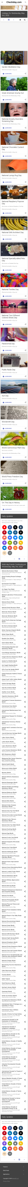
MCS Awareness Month (9, 754)
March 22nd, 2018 (11, 1102)
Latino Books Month (8, 741)
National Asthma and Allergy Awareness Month (10, 787)
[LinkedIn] (10, 532)
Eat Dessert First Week (9, 583)
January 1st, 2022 (11, 1029)
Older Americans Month (9, 970)
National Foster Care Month (10, 837)
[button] (2, 2)
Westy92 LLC (15, 1178)
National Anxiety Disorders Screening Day (12, 120)
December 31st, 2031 (7, 1031)
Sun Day (5, 396)
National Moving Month (8, 885)
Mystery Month (6, 772)
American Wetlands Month (9, 616)
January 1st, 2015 (11, 1074)
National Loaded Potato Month (11, 871)
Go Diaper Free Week (8, 589)
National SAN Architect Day (13, 232)
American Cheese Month (9, 612)
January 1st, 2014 (11, 1110)
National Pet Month (7, 895)
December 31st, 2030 (7, 1017)
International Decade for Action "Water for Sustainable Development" (11, 1100)
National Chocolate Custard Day (13, 148)
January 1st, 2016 (11, 1067)
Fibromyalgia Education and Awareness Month (10, 647)
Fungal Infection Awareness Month (12, 657)
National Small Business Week (11, 607)
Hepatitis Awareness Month (10, 696)
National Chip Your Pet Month (10, 811)
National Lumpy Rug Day (11, 175)
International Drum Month (9, 706)
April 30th (20, 609)
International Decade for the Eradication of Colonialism (10, 1020)
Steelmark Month (7, 991)
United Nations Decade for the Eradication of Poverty (11, 1034)
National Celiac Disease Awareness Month (9, 805)
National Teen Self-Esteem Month (12, 950)
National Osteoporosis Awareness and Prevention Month (12, 890)
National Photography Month (10, 900)
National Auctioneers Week (10, 571)
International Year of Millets (10, 1010)
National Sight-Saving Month (10, 938)
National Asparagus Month (9, 782)
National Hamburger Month (10, 851)
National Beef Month (8, 796)
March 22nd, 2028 (6, 1104)
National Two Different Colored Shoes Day (11, 316)
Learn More (7, 74)
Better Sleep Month (7, 634)
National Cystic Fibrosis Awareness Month (9, 820)
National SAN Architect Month (10, 934)
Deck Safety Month (7, 642)
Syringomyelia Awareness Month (11, 1000)
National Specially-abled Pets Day (13, 259)
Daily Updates (7, 516)
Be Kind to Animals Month (9, 626)
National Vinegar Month (9, 960)
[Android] (10, 543)
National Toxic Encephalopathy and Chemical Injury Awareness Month (12, 955)
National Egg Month (7, 833)
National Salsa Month (8, 929)
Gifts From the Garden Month (10, 669)
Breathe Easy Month (8, 638)
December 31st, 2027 (7, 1038)
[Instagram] (15, 532)
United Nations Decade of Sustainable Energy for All (9, 1107)
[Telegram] (21, 537)
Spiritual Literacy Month (9, 987)
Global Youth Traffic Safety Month (12, 679)
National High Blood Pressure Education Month (10, 856)
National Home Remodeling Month (12, 867)
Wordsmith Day (8, 422)
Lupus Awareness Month (9, 746)
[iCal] (21, 548)
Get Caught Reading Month (9, 665)
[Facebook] (10, 527)
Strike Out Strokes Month (9, 995)
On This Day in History (11, 503)
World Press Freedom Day (12, 476)
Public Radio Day (8, 370)
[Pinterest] (4, 532)
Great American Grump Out (13, 93)
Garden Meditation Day (11, 67)
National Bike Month (8, 801)
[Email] (4, 553)
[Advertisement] (14, 36)
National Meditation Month (9, 876)
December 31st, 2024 (7, 1075)
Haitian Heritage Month (8, 683)
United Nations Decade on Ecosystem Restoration (9, 1057)
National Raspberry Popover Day (13, 202)
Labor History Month (8, 737)
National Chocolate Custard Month (12, 815)
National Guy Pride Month (9, 847)
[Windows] (4, 548)
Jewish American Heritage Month (11, 733)
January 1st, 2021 (11, 1015)
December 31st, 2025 (7, 1068)
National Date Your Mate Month (11, 825)
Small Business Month (8, 983)
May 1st (4, 581)
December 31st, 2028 (7, 1081)
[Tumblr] (21, 527)
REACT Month (6, 979)
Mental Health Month (8, 764)
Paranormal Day (8, 344)
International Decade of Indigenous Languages (9, 1027)
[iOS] (15, 543)
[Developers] (10, 553)
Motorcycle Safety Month (9, 768)
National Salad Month (8, 925)
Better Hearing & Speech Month (11, 630)
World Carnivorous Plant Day (13, 448)
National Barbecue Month (9, 792)
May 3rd (15, 69)
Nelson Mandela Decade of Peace (12, 1078)
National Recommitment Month (11, 921)
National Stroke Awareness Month (12, 946)
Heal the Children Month (9, 688)
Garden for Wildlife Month (9, 661)
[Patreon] (4, 537)
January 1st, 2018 (11, 1037)
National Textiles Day (10, 289)
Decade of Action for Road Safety (12, 1014)
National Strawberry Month (10, 942)
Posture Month (6, 974)
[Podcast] (4, 543)
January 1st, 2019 (11, 1079)
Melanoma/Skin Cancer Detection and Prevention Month (12, 759)
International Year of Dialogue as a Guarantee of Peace (12, 1004)
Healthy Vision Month (8, 692)
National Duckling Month (9, 829)
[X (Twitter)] (15, 527)
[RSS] (15, 548)
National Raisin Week (8, 602)
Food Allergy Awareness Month (11, 652)
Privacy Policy (6, 1181)
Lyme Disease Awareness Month (11, 750)
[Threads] (21, 532)
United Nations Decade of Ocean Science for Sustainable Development (11, 1049)
